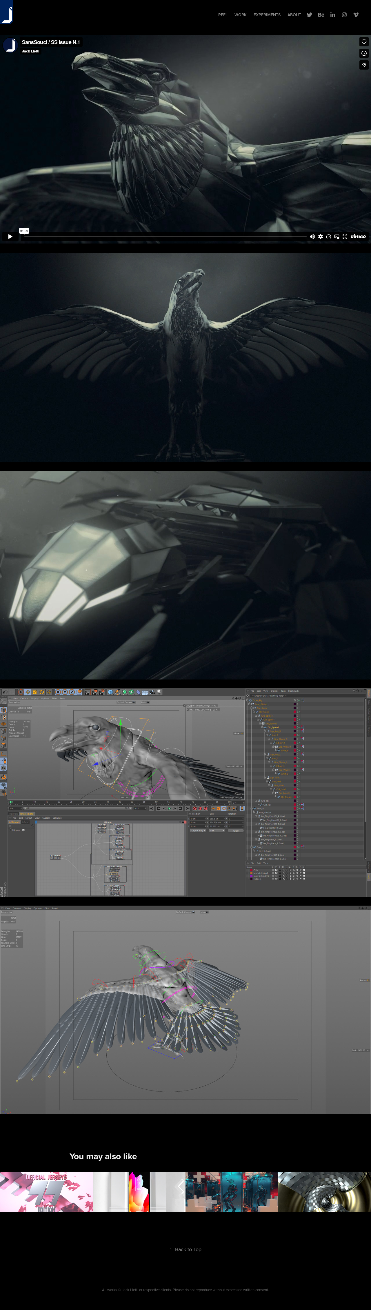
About (294, 15)
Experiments (267, 15)
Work (240, 15)
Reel (223, 15)
